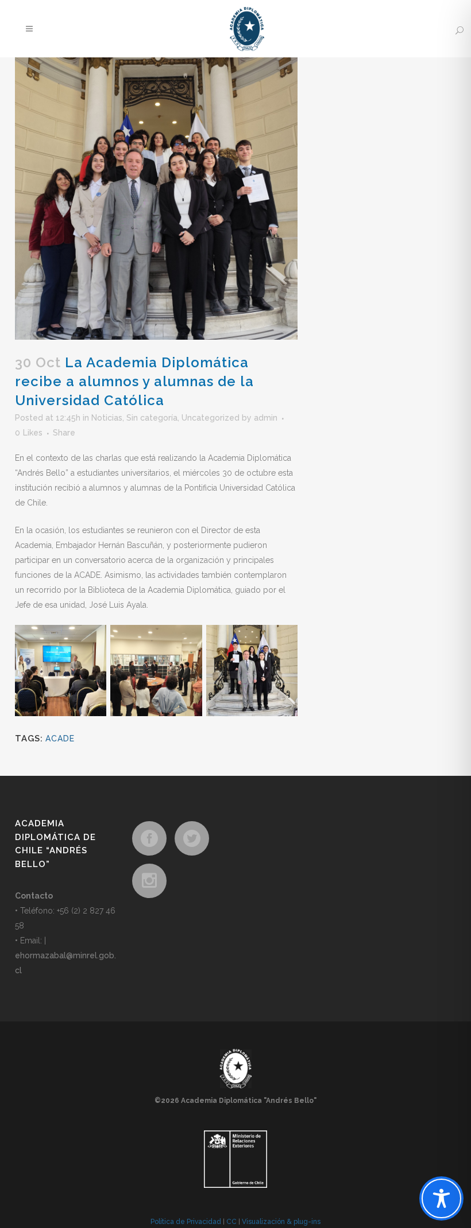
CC (231, 1222)
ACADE (60, 738)
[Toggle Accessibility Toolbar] (441, 1198)
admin (265, 417)
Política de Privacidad (185, 1222)
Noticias (106, 417)
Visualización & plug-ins (281, 1222)
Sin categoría (151, 417)
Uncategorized (211, 417)
